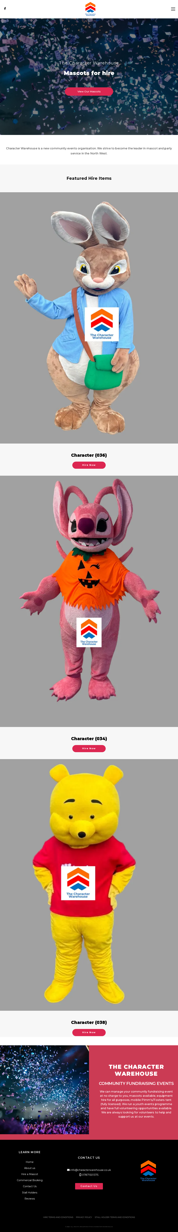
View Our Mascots (89, 91)
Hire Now (89, 465)
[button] (173, 9)
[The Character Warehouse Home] (89, 9)
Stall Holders (29, 1192)
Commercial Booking (30, 1180)
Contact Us (30, 1186)
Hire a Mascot (29, 1174)
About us (29, 1168)
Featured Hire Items (89, 178)
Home (30, 1162)
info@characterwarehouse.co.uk (90, 1170)
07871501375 (90, 1174)
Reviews (30, 1198)
